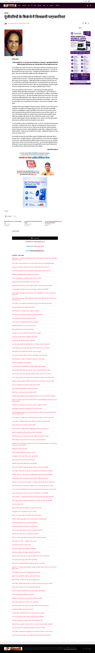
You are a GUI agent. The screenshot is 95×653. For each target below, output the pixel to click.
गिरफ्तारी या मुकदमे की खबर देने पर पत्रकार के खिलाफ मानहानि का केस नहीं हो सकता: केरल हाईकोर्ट (32, 285)
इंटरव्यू (44, 5)
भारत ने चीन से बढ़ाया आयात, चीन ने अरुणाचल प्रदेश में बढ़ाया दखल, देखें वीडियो (28, 616)
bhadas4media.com (14, 23)
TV (31, 5)
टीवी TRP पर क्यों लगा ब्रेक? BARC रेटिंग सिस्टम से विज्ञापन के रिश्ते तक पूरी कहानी (29, 537)
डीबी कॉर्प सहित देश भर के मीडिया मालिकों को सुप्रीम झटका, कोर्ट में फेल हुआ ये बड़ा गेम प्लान (30, 428)
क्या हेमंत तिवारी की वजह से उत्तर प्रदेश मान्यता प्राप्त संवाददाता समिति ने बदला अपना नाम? (30, 478)
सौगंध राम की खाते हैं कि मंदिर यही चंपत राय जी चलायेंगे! (23, 594)
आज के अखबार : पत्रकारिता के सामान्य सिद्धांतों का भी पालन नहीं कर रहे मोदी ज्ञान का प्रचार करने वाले (32, 631)
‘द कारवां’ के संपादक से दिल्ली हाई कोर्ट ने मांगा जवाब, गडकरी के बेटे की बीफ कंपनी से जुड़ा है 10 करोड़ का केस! (34, 489)
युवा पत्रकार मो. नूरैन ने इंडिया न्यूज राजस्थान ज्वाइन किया (23, 340)
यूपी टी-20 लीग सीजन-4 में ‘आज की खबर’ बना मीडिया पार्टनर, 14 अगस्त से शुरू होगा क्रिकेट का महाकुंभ (33, 485)
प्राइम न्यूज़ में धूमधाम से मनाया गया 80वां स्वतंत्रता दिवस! (23, 307)
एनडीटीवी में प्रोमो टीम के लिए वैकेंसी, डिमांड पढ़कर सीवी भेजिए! (24, 463)
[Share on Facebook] (83, 23)
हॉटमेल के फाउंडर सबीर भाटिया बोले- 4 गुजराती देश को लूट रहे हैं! (25, 533)
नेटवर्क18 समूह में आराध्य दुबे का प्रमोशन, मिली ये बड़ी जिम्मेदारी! (24, 559)
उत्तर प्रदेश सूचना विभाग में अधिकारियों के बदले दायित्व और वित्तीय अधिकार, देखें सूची (28, 366)
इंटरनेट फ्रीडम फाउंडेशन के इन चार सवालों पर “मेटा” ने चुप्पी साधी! (25, 602)
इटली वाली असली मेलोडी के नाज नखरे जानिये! (21, 362)
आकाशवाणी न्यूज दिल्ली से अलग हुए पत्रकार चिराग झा (22, 609)
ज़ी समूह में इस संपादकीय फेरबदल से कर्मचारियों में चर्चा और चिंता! (25, 337)
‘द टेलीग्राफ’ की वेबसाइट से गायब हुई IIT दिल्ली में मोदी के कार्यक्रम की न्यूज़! (27, 620)
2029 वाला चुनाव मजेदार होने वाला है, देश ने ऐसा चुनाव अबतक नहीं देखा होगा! (27, 530)
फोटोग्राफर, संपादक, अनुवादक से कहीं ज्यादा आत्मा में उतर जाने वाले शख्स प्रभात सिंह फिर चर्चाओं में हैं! (32, 624)
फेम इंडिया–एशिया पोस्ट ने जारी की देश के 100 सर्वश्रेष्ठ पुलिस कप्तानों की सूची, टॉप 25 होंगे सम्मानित (32, 474)
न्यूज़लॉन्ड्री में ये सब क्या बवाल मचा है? (19, 448)
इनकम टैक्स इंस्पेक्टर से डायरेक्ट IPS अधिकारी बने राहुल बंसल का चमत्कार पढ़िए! (28, 359)
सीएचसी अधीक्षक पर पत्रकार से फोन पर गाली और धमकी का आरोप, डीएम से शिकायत (29, 439)
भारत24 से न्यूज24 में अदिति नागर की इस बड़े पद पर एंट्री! (23, 452)
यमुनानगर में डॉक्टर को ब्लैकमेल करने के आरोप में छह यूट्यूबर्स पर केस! (26, 579)
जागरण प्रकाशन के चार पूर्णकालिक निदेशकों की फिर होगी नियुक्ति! (25, 322)
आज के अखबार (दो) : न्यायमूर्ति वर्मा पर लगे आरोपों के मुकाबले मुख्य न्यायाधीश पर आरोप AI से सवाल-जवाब (32, 417)
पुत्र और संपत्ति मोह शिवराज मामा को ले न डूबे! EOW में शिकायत (24, 522)
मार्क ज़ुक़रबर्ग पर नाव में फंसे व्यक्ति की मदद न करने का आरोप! (24, 511)
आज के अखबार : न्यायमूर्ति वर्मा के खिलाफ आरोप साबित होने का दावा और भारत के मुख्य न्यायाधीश (31, 421)
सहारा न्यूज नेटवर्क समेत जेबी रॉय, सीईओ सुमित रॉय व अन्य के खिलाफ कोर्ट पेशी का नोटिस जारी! (31, 344)
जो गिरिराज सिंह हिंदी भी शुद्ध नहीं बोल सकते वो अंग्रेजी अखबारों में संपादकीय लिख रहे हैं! (29, 519)
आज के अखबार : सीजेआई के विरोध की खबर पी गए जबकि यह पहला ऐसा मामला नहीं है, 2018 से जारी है (32, 583)
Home (19, 5)
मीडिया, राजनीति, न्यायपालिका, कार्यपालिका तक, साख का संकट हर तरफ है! (27, 508)
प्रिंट (35, 5)
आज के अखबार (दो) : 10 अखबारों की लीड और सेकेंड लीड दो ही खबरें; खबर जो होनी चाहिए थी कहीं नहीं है (33, 496)
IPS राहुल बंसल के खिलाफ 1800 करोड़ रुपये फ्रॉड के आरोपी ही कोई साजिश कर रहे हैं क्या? (30, 267)
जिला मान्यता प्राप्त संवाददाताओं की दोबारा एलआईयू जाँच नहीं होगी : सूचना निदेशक (28, 563)
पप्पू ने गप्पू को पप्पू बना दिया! (17, 504)
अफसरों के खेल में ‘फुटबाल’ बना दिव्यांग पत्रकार (21, 545)
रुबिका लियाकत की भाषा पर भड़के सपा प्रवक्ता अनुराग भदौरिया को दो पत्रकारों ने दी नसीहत (30, 436)
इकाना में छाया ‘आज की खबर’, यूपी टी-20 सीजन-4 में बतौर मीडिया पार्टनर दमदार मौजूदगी (29, 355)
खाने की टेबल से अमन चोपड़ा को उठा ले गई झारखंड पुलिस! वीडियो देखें (26, 587)
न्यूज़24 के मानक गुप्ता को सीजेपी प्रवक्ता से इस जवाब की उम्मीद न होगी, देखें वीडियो (28, 590)
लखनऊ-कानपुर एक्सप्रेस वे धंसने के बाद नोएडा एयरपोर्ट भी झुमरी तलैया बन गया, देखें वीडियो (30, 493)
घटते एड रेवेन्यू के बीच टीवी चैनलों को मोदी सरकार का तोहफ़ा (24, 318)
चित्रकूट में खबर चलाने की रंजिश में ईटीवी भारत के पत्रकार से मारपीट (26, 282)
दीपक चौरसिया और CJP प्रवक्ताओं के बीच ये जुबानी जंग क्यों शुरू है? (26, 311)
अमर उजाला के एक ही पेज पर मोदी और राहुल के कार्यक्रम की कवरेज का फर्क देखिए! (28, 627)
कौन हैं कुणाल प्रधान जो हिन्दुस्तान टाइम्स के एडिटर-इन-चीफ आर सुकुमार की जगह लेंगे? (29, 405)
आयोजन (51, 5)
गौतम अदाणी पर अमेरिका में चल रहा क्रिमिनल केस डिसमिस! (24, 548)
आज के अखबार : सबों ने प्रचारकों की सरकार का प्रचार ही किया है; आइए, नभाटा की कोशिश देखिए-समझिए (33, 263)
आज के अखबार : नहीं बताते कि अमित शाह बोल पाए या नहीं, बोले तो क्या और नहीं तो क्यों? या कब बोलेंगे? (32, 471)
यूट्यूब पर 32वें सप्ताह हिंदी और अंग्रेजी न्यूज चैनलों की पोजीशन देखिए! (26, 576)
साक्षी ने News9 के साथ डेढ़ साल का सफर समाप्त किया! (23, 459)
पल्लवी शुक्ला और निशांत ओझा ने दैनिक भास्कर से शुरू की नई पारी (25, 456)
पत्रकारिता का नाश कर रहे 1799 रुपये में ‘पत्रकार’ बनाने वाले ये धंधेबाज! (26, 333)
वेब (47, 5)
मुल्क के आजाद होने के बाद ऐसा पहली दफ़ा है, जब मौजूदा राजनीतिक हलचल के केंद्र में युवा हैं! (30, 605)
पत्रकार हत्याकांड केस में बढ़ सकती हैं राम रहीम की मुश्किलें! (24, 425)
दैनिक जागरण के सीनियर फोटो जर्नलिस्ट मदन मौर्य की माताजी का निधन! (26, 552)
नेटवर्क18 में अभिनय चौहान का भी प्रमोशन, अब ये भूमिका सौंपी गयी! (25, 526)
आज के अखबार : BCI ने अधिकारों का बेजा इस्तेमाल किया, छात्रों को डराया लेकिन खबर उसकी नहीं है (32, 303)
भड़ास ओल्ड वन (17, 1)
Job (28, 5)
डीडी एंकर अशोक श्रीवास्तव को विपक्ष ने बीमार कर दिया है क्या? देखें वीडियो (27, 432)
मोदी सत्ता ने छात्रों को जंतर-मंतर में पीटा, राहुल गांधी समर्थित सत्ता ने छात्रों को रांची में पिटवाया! (30, 556)
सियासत (57, 5)
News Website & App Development (70, 649)
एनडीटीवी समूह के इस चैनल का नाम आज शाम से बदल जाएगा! (24, 325)
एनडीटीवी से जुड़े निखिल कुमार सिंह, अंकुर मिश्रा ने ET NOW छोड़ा (25, 274)
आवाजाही (24, 5)
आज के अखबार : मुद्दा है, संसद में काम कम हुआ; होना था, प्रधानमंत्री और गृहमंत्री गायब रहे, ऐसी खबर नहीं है (33, 377)
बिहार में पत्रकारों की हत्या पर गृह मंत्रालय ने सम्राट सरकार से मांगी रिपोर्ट (26, 278)
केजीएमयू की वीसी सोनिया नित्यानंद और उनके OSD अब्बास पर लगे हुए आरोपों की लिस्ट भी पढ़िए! (31, 370)
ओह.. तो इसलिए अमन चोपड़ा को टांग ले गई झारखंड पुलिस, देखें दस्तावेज (26, 572)
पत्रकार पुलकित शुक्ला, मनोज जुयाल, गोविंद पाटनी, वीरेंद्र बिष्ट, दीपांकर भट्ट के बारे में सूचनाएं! (31, 348)
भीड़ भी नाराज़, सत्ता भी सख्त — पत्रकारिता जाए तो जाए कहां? (24, 541)
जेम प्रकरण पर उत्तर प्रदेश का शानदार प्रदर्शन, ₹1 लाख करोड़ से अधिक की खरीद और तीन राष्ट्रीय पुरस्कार (33, 482)
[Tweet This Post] (86, 23)
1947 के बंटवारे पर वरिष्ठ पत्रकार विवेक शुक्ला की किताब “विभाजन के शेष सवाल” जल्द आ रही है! (31, 374)
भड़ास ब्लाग (6, 1)
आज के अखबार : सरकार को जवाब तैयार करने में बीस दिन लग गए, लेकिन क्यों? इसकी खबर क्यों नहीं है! (32, 500)
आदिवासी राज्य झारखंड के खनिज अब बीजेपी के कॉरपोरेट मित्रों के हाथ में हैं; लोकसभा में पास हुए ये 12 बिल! (33, 381)
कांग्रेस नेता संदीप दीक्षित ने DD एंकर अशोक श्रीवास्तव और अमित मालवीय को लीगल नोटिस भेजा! (31, 270)
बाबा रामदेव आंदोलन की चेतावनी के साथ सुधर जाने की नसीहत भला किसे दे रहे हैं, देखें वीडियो (30, 289)
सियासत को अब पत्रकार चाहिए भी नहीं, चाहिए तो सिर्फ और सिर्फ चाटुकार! (26, 515)
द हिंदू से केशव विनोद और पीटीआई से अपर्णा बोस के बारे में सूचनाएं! (25, 388)
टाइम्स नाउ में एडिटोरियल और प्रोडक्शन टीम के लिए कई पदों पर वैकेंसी (26, 385)
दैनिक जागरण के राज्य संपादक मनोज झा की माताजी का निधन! (24, 392)
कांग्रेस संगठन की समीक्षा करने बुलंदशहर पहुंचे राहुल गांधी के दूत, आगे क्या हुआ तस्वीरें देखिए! (30, 467)
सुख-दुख (39, 5)
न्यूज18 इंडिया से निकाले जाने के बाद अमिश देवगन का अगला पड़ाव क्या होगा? (27, 408)
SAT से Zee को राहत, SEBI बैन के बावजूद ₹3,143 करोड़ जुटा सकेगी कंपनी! (27, 314)
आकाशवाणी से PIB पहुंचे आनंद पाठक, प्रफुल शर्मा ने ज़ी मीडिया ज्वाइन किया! (27, 598)
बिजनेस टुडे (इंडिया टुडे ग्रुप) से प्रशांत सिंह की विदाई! (23, 329)
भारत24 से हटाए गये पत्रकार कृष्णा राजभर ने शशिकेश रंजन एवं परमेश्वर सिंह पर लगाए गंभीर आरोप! (31, 635)
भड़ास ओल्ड (12, 1)
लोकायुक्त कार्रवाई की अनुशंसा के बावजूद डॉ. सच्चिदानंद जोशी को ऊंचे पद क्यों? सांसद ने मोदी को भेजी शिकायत (34, 396)
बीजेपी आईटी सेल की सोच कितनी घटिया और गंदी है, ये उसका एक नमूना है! (26, 351)
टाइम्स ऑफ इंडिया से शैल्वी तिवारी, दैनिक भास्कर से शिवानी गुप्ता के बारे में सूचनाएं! (28, 613)
